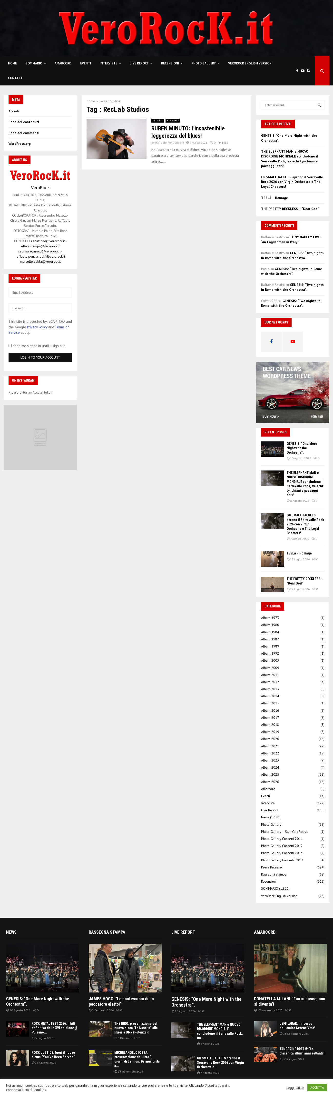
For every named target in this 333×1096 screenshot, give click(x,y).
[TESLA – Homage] (272, 558)
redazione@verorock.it (48, 241)
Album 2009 (270, 668)
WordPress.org (20, 143)
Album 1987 (270, 639)
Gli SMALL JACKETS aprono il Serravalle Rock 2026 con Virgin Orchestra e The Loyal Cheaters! (292, 182)
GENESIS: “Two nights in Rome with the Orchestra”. (292, 255)
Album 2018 (270, 724)
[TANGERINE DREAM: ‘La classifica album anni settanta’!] (265, 1054)
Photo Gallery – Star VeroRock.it (284, 831)
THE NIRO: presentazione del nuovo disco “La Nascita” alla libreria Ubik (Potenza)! (136, 1028)
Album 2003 (270, 660)
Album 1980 (270, 625)
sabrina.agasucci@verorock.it (39, 251)
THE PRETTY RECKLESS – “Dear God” (290, 209)
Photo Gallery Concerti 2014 (282, 853)
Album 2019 (270, 732)
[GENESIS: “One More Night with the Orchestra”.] (272, 449)
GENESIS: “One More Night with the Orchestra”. (302, 448)
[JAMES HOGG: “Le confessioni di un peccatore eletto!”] (125, 968)
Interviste (108, 63)
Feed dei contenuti (24, 122)
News (265, 817)
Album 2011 (270, 675)
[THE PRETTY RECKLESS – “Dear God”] (272, 584)
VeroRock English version (250, 63)
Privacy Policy (37, 327)
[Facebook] (298, 71)
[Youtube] (304, 71)
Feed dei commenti (24, 133)
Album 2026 (270, 782)
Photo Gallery (203, 63)
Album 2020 (270, 739)
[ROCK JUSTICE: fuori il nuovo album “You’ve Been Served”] (17, 1058)
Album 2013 (270, 689)
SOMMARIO (34, 63)
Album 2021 (270, 746)
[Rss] (309, 71)
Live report (183, 932)
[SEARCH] (319, 105)
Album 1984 (270, 632)
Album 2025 (270, 774)
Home (12, 63)
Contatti (15, 78)
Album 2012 (270, 682)
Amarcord (63, 63)
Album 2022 (270, 753)
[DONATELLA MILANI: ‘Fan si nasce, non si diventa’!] (290, 968)
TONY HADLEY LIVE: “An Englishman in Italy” (291, 239)
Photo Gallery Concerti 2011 (282, 838)
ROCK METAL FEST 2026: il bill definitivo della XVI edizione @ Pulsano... (55, 1028)
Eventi (85, 63)
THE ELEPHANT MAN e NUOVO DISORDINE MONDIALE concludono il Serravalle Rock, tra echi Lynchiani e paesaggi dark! (289, 158)
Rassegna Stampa (107, 932)
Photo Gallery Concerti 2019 (282, 860)
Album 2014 (270, 696)
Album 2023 (270, 760)
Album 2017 (270, 717)
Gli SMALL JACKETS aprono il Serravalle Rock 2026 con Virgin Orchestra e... (220, 1062)
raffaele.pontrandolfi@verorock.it (40, 256)
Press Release (271, 867)
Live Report (139, 63)
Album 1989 (270, 646)
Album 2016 (270, 710)
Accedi (14, 111)
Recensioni (170, 63)
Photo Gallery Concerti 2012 (282, 846)
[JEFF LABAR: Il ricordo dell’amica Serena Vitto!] (265, 1029)
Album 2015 (270, 703)
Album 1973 (270, 618)
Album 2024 (270, 767)
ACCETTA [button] (317, 1088)
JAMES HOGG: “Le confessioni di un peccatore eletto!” (121, 1001)
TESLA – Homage (274, 198)
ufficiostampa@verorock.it (40, 246)
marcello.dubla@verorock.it (40, 261)
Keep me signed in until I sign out (38, 346)
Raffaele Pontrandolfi (169, 142)
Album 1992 (270, 653)
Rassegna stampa (273, 874)
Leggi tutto (295, 1088)
